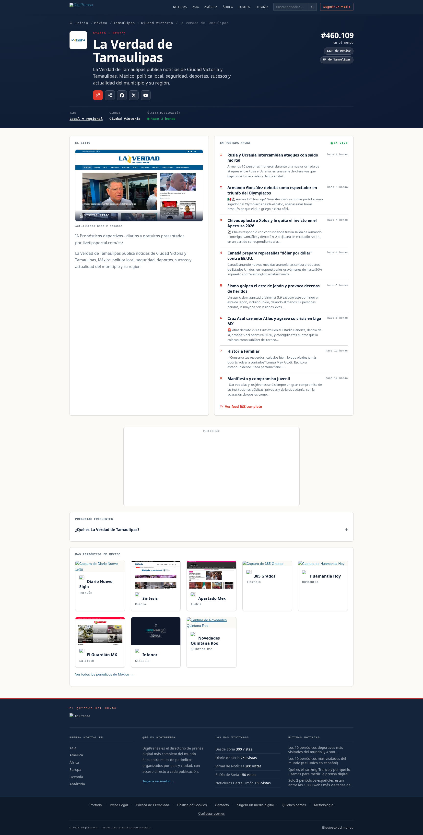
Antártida (77, 784)
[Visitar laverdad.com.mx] (98, 95)
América (210, 7)
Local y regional (86, 119)
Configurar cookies (211, 813)
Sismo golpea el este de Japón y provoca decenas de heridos (273, 288)
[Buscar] (312, 7)
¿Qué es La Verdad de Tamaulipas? (107, 529)
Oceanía (262, 7)
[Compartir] (110, 95)
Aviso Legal (119, 805)
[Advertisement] (211, 468)
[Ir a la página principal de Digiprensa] (92, 7)
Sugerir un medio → (158, 781)
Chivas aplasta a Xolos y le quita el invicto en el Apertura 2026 (272, 223)
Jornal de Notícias (229, 766)
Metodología (323, 805)
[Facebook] (122, 95)
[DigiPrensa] (93, 717)
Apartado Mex (211, 598)
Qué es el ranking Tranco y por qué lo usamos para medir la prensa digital (319, 771)
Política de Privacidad (152, 805)
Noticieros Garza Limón (234, 783)
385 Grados (264, 576)
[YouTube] (146, 95)
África (228, 7)
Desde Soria (225, 749)
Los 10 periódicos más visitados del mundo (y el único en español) (317, 760)
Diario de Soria (227, 757)
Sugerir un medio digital (255, 805)
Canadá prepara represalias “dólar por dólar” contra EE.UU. (269, 256)
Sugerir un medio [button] (336, 7)
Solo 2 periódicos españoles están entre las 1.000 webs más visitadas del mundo (320, 782)
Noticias (180, 7)
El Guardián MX (101, 654)
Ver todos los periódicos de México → (104, 674)
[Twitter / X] (134, 95)
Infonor (149, 654)
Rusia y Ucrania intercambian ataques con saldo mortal (272, 158)
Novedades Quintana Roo (205, 640)
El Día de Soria (227, 774)
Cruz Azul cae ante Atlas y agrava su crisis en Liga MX (274, 321)
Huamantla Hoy (325, 576)
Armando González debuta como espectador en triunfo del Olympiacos (272, 190)
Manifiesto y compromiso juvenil (258, 378)
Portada (96, 805)
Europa (244, 7)
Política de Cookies (192, 805)
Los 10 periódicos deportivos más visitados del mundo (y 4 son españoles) (315, 750)
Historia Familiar (243, 351)
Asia (195, 7)
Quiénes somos (294, 805)
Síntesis (149, 598)
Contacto (222, 805)
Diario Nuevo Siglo (95, 584)
